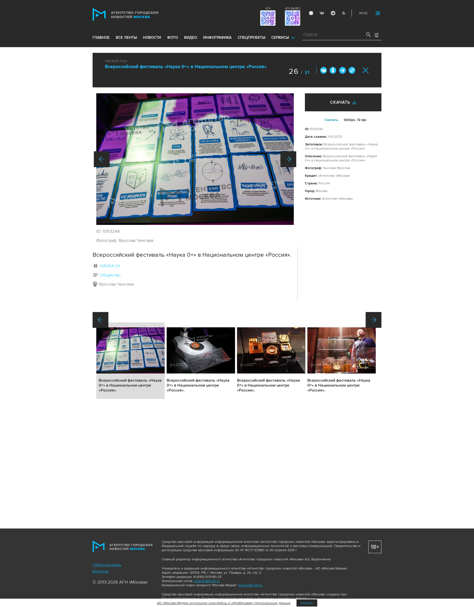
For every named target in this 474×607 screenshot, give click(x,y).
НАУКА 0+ (110, 266)
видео (190, 37)
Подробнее (130, 360)
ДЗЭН (311, 13)
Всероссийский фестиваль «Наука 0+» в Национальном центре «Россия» (186, 67)
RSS (343, 13)
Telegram (332, 13)
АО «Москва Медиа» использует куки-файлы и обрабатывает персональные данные (224, 603)
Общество (110, 275)
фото (172, 37)
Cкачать (331, 120)
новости (152, 37)
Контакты (101, 571)
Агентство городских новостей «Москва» (135, 14)
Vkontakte (322, 13)
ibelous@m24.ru (250, 585)
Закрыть (365, 70)
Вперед (288, 159)
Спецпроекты (251, 37)
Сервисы (280, 37)
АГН (268, 8)
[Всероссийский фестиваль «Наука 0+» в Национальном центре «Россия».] (195, 159)
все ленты (126, 37)
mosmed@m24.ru (207, 581)
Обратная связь (107, 564)
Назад (102, 159)
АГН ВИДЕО (292, 8)
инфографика (217, 37)
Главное (101, 37)
